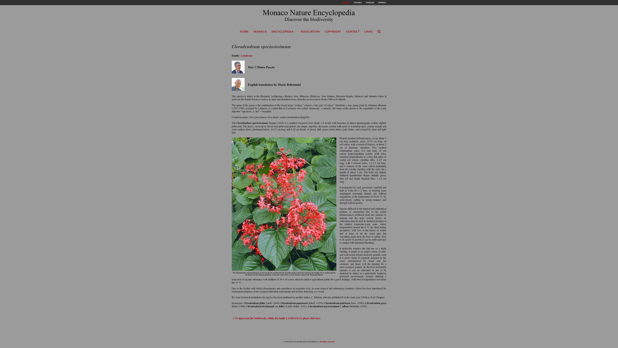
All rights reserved (326, 341)
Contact (353, 31)
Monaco (260, 31)
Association (310, 31)
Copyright (332, 31)
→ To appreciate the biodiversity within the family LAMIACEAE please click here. (276, 318)
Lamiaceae (247, 55)
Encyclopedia (282, 31)
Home (244, 31)
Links (368, 31)
